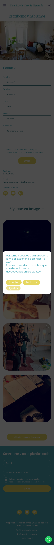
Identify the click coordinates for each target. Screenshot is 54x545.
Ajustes (13, 288)
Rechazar (31, 282)
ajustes (36, 271)
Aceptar (14, 282)
